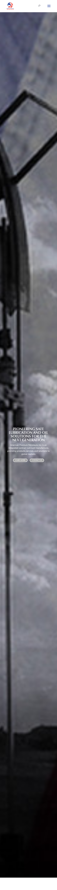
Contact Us (37, 460)
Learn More (20, 460)
